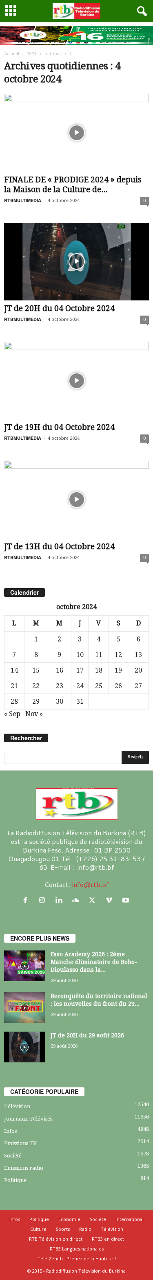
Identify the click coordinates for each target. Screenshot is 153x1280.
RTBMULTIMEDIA (22, 200)
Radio (85, 1229)
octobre (53, 54)
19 (118, 670)
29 (36, 701)
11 (98, 655)
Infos (10, 1131)
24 (80, 686)
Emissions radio (23, 1168)
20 (138, 670)
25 (98, 686)
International (129, 1219)
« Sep (12, 714)
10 (80, 655)
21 (14, 686)
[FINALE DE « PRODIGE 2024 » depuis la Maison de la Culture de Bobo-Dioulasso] (76, 132)
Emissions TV (20, 1143)
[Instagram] (43, 900)
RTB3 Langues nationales (77, 1249)
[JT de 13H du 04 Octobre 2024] (76, 499)
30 (59, 701)
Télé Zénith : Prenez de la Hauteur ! (77, 1258)
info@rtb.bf (90, 884)
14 (14, 670)
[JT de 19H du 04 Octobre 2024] (76, 380)
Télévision (17, 1106)
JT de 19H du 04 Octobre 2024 (59, 427)
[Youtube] (126, 900)
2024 (32, 54)
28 (14, 701)
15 (36, 670)
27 (138, 686)
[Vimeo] (110, 900)
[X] (94, 900)
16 (59, 670)
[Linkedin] (60, 900)
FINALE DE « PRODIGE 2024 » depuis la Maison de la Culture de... (73, 184)
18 (98, 670)
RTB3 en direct (108, 1239)
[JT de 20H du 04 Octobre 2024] (76, 261)
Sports (63, 1229)
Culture (38, 1229)
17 (80, 670)
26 (118, 686)
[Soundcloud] (77, 900)
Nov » (34, 714)
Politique (15, 1180)
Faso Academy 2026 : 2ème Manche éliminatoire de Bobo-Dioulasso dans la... (94, 962)
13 (138, 655)
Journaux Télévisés (28, 1119)
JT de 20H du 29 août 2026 (87, 1035)
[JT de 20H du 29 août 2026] (24, 1047)
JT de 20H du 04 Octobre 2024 (59, 308)
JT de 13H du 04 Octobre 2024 (59, 546)
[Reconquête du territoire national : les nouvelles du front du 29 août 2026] (24, 1007)
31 (80, 701)
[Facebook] (27, 900)
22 (36, 686)
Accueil (11, 54)
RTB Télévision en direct (55, 1239)
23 (59, 686)
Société (13, 1156)
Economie (69, 1219)
